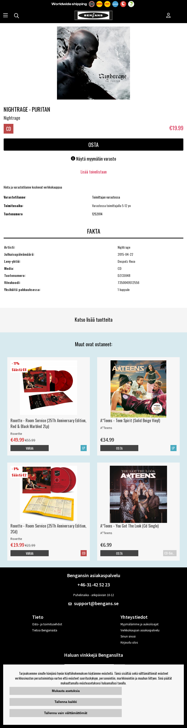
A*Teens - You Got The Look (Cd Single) (129, 526)
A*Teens (106, 428)
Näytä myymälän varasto (95, 158)
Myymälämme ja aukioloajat (140, 624)
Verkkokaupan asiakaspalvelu (140, 630)
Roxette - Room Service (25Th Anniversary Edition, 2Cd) (48, 529)
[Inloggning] (168, 16)
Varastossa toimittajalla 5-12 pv (111, 205)
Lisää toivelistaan (94, 172)
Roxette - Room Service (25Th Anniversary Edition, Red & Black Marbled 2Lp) (48, 423)
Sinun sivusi (128, 636)
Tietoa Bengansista (44, 630)
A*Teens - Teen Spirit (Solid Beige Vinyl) (130, 420)
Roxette (16, 433)
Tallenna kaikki (66, 702)
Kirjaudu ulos (129, 642)
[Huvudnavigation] (5, 16)
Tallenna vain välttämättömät (65, 713)
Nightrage (12, 118)
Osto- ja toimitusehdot (47, 624)
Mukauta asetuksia (66, 691)
